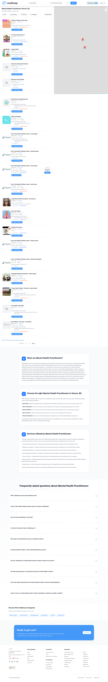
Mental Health (19, 21)
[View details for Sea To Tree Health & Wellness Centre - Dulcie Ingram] (27, 170)
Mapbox (98, 93)
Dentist (84, 652)
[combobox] (14, 14)
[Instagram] (12, 661)
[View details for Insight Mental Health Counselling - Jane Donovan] (27, 202)
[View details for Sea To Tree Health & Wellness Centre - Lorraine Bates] (27, 140)
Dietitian (66, 664)
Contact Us (29, 662)
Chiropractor (85, 656)
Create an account (50, 652)
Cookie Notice (96, 677)
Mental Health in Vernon (19, 340)
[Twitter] (15, 661)
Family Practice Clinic (68, 652)
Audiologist (85, 662)
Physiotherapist (67, 662)
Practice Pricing (49, 668)
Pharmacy (66, 656)
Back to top (86, 632)
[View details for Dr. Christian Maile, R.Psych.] (27, 39)
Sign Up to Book (17, 175)
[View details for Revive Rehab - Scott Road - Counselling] (27, 328)
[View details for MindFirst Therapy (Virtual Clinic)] (27, 25)
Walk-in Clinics (13, 615)
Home (28, 652)
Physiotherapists (34, 615)
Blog (28, 658)
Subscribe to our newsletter (51, 656)
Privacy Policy (89, 677)
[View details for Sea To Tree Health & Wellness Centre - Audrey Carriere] (27, 245)
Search (73, 3)
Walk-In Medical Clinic (69, 654)
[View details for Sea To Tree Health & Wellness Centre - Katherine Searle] (27, 156)
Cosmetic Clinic (86, 666)
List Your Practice (49, 662)
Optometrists (61, 615)
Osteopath (85, 654)
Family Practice (23, 615)
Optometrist (66, 666)
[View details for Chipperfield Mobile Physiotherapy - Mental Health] (27, 278)
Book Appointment (18, 29)
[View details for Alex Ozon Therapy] (27, 217)
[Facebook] (9, 661)
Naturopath (85, 660)
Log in (47, 654)
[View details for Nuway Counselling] (27, 123)
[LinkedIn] (17, 661)
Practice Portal (49, 666)
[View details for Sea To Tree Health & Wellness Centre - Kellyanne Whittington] (27, 264)
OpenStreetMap (104, 93)
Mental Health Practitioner (69, 658)
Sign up (47, 172)
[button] (85, 47)
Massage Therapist (68, 660)
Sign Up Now (48, 664)
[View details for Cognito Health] (27, 54)
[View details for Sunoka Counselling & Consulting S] (27, 69)
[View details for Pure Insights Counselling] (27, 311)
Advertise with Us (30, 660)
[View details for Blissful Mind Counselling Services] (27, 105)
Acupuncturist (86, 658)
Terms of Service (81, 677)
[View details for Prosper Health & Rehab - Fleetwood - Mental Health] (27, 294)
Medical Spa (85, 664)
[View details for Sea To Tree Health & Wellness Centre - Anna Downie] (27, 189)
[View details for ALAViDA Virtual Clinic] (27, 231)
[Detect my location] (67, 3)
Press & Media (30, 656)
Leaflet (93, 93)
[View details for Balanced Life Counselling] (27, 85)
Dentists (53, 615)
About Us (29, 654)
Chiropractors (44, 615)
